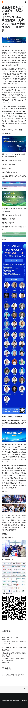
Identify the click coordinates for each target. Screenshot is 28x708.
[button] (25, 2)
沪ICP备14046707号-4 (22, 700)
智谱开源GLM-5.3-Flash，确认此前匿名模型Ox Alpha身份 (14, 648)
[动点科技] (4, 2)
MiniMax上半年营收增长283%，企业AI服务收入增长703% (14, 642)
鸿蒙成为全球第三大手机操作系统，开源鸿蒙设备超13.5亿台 (14, 654)
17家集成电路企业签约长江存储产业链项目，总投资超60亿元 (13, 659)
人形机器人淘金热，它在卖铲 (10, 637)
